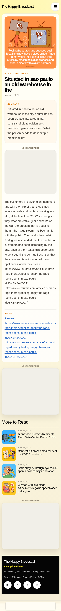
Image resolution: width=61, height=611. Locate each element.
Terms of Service (12, 577)
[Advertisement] (30, 172)
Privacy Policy (29, 577)
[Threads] (37, 585)
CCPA (41, 577)
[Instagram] (8, 585)
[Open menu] (55, 7)
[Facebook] (27, 585)
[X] (17, 585)
